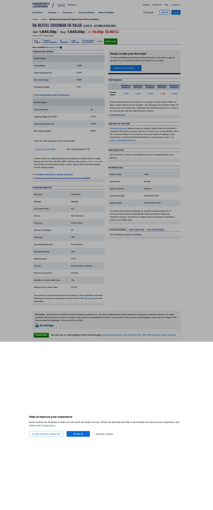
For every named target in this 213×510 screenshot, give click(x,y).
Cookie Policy (48, 425)
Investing (37, 12)
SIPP (144, 334)
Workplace (72, 5)
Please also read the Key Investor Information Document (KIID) (62, 178)
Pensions (67, 12)
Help (166, 5)
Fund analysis (75, 41)
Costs (100, 41)
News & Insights (106, 12)
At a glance (37, 41)
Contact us (175, 5)
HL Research (64, 41)
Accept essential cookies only (46, 434)
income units (53, 47)
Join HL (164, 12)
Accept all (78, 434)
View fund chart (118, 115)
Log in (176, 12)
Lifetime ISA (134, 334)
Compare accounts (123, 68)
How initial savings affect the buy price (52, 95)
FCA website (89, 298)
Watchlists (157, 5)
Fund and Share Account (163, 334)
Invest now (111, 41)
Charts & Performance (50, 41)
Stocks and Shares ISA (115, 334)
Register (146, 5)
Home (35, 19)
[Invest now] (41, 335)
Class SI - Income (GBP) (45, 149)
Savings (52, 12)
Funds (43, 19)
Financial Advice (87, 12)
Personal (61, 5)
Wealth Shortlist (120, 128)
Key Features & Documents (88, 41)
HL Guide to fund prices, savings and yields (54, 174)
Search (149, 12)
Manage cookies (104, 434)
